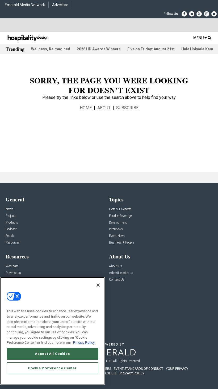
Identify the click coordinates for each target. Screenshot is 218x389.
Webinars (12, 266)
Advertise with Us (121, 273)
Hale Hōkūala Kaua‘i (198, 49)
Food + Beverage (120, 216)
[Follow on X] (199, 14)
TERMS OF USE (106, 373)
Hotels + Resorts (120, 209)
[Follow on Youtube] (214, 14)
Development (118, 222)
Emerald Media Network (25, 5)
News (9, 209)
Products (12, 222)
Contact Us (116, 279)
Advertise (60, 5)
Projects (11, 216)
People (10, 236)
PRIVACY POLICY (132, 373)
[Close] (98, 285)
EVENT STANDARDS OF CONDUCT (138, 369)
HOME (86, 107)
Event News (117, 236)
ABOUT (104, 107)
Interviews (116, 229)
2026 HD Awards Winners (99, 49)
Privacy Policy (84, 343)
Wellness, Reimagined (50, 49)
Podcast (11, 229)
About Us (115, 266)
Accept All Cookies (52, 354)
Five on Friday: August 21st (151, 49)
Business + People (121, 242)
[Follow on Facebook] (184, 14)
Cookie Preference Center (52, 368)
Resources (13, 242)
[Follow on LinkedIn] (191, 14)
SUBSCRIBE (127, 107)
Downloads (13, 273)
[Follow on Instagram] (206, 14)
